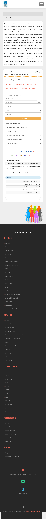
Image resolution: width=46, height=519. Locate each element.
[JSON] (25, 155)
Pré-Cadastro (9, 441)
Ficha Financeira (10, 327)
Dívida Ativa (9, 404)
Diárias (7, 258)
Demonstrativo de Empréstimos (15, 335)
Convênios (8, 291)
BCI (6, 397)
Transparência (9, 250)
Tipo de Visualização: (11, 123)
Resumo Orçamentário (31, 80)
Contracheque (9, 324)
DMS (7, 383)
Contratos (8, 283)
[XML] (21, 155)
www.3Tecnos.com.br (33, 511)
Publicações (9, 276)
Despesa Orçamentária (12, 80)
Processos (8, 305)
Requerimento (9, 412)
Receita (7, 243)
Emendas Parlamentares (13, 294)
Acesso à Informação (12, 298)
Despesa (8, 247)
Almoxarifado (9, 357)
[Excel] (12, 155)
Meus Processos (10, 434)
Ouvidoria (8, 301)
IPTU (7, 390)
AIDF (7, 408)
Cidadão (7, 14)
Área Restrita (9, 427)
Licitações (8, 280)
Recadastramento (11, 346)
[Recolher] (7, 163)
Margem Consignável (12, 456)
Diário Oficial (9, 254)
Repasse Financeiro (28, 89)
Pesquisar (23, 118)
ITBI (6, 394)
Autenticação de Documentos (14, 309)
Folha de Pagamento (11, 265)
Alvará (7, 375)
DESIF (7, 386)
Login (7, 320)
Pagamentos (31, 84)
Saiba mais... (36, 151)
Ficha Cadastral (10, 331)
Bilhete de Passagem (11, 261)
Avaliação (8, 349)
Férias (7, 342)
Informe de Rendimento (12, 338)
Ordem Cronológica (11, 438)
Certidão (8, 372)
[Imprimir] (34, 155)
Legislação (8, 272)
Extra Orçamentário (11, 89)
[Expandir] (9, 166)
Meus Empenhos (10, 430)
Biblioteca (8, 269)
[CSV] (16, 155)
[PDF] (29, 155)
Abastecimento (10, 360)
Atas (6, 287)
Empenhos (8, 84)
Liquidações (20, 84)
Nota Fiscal (8, 379)
